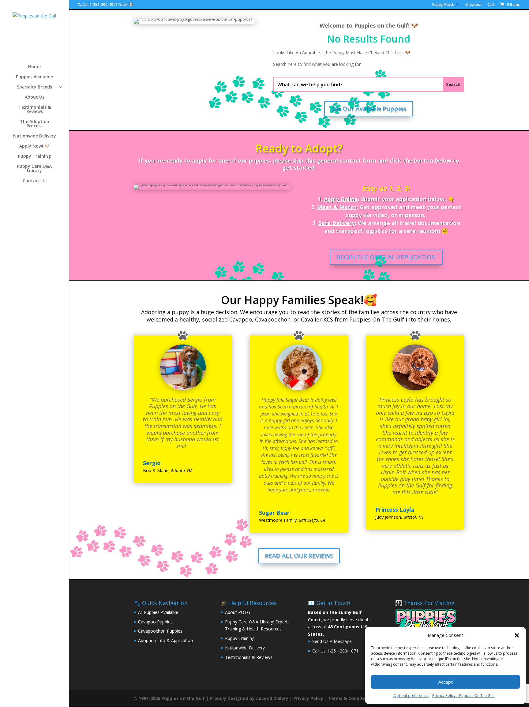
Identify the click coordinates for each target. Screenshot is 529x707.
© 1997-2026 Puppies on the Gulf (169, 698)
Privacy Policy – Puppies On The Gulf (463, 695)
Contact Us (35, 181)
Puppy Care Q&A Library (34, 168)
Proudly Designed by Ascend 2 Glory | (251, 698)
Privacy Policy (308, 698)
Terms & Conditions (350, 698)
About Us (34, 97)
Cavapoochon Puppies (160, 631)
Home (34, 67)
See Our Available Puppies (368, 108)
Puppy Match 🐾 (446, 5)
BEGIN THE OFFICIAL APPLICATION (386, 257)
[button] (517, 635)
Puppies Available (34, 77)
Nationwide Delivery (34, 136)
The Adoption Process (34, 124)
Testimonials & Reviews (34, 109)
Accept (445, 682)
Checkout (473, 5)
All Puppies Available (158, 612)
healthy (189, 319)
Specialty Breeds (34, 87)
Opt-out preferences (411, 695)
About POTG (237, 612)
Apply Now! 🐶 (34, 146)
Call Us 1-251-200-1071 (335, 651)
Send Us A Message (332, 641)
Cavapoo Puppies (155, 622)
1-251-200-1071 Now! (108, 4)
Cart (491, 5)
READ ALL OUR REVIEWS (299, 555)
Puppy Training (34, 156)
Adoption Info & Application (165, 640)
